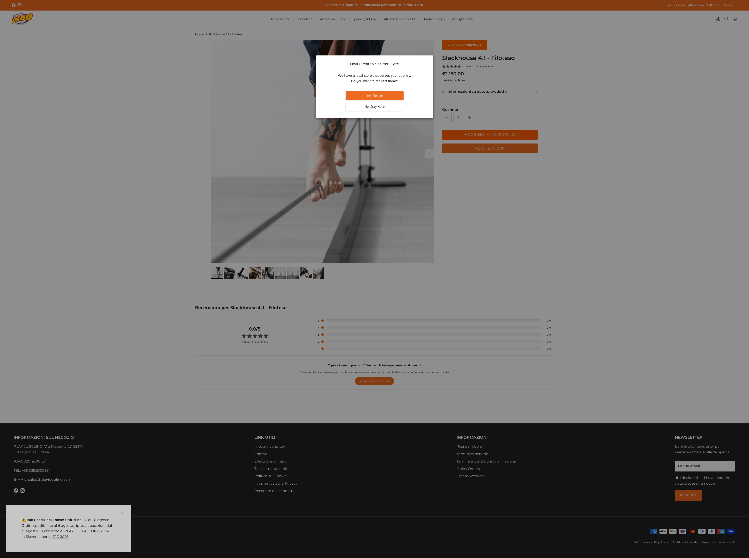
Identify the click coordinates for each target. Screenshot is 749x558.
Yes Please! (375, 96)
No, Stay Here (375, 106)
